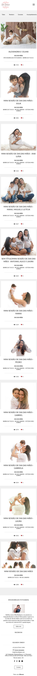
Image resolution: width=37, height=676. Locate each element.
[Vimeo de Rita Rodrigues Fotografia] (19, 661)
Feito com (18, 674)
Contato (18, 667)
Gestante (20, 14)
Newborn (11, 14)
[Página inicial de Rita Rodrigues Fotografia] (5, 5)
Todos (3, 14)
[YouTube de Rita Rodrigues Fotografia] (22, 661)
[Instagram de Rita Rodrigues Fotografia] (16, 661)
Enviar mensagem (19, 650)
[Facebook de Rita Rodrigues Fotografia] (14, 661)
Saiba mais (18, 626)
